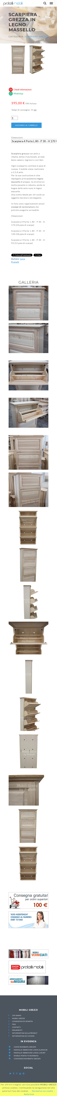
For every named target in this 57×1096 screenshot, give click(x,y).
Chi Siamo (16, 1015)
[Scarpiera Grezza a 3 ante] (28, 303)
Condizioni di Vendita (22, 1021)
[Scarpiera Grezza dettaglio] (28, 340)
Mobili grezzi (18, 1018)
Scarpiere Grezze (36, 36)
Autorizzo (29, 1094)
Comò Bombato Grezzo (24, 1047)
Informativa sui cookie (23, 1036)
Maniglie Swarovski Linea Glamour (30, 1050)
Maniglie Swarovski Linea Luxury (29, 1053)
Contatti (16, 1027)
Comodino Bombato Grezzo (27, 1059)
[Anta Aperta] (28, 415)
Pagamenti (17, 1030)
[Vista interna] (28, 377)
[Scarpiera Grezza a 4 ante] (28, 452)
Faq (14, 1024)
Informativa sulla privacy (24, 1033)
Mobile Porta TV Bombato (26, 1056)
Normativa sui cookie (42, 1091)
